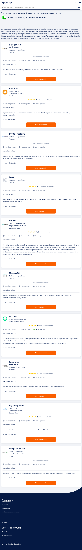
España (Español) (14, 544)
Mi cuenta (5, 532)
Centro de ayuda (7, 535)
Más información (41, 79)
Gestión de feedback (19, 13)
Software (4, 522)
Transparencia (6, 508)
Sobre (3, 519)
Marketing (8, 13)
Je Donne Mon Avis (33, 13)
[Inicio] (1, 13)
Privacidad (5, 505)
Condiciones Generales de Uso (11, 512)
